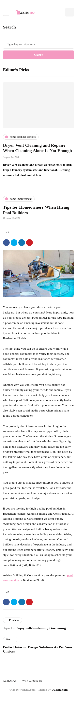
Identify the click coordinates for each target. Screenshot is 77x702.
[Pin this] (29, 242)
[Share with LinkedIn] (21, 242)
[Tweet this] (14, 242)
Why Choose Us (32, 680)
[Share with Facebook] (6, 242)
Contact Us (10, 680)
